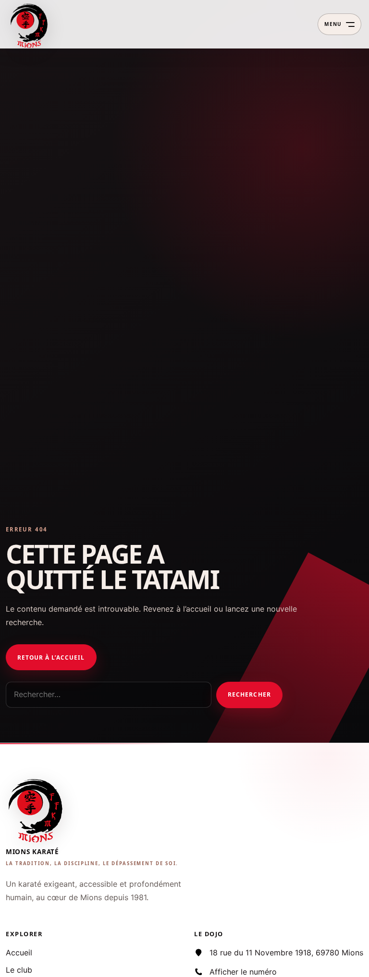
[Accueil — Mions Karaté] (30, 24)
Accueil (19, 952)
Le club (19, 970)
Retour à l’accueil (51, 657)
